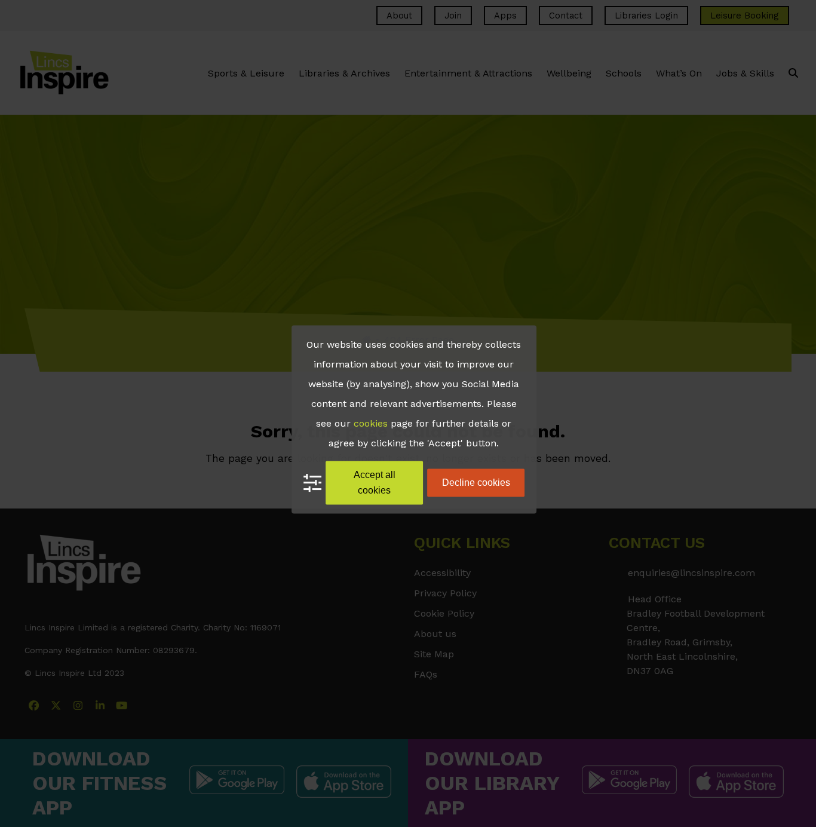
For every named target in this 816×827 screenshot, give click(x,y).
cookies (371, 423)
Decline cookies (476, 482)
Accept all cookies (374, 482)
